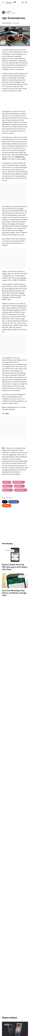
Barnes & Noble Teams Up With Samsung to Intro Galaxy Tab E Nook (14, 567)
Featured (7, 1024)
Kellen (9, 11)
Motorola (20, 486)
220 (7, 23)
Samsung (8, 490)
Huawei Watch (19, 482)
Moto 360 (8, 486)
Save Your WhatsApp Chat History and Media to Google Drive (14, 593)
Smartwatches (21, 490)
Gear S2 (7, 482)
